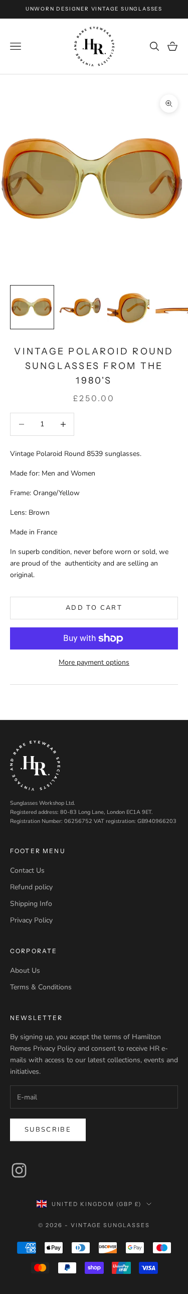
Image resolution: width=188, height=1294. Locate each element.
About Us (25, 970)
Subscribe (48, 1129)
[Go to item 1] (32, 307)
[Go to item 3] (128, 307)
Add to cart (94, 607)
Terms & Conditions (41, 987)
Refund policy (31, 887)
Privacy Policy (31, 920)
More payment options (94, 662)
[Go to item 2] (80, 307)
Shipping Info (31, 903)
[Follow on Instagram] (19, 1170)
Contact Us (27, 870)
